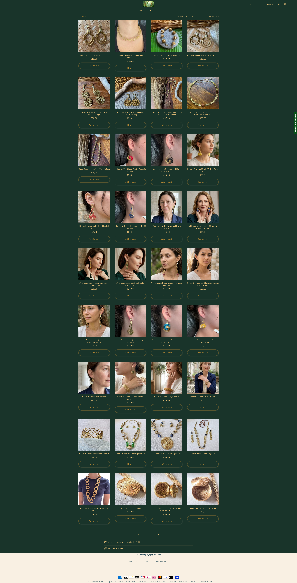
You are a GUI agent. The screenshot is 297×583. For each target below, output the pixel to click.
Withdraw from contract (295, 123)
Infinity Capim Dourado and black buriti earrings (167, 170)
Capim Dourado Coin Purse (130, 508)
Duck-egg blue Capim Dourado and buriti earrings (166, 341)
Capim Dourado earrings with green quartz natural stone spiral (94, 341)
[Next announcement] (292, 10)
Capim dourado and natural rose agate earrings (166, 284)
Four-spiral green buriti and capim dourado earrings (130, 284)
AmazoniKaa (94, 582)
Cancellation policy (206, 581)
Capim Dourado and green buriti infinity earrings (130, 398)
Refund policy (119, 581)
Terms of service (143, 581)
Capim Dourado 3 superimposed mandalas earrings (130, 113)
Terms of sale (183, 581)
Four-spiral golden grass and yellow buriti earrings (94, 284)
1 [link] (131, 535)
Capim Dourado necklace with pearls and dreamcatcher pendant (167, 113)
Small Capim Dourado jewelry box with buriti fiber (166, 509)
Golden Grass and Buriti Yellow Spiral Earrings (203, 170)
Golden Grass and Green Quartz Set (130, 454)
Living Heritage (146, 561)
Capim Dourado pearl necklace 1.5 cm (94, 169)
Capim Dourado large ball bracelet (167, 55)
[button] (5, 4)
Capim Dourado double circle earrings (202, 55)
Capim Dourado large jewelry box (203, 508)
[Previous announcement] (4, 10)
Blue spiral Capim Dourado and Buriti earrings (130, 227)
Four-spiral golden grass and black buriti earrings (167, 227)
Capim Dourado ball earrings (94, 397)
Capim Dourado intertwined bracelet (94, 454)
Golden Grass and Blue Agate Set (166, 454)
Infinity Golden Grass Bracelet (202, 397)
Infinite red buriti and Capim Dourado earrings (130, 170)
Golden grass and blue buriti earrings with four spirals (203, 227)
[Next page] (165, 535)
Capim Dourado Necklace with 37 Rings (94, 509)
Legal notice (193, 581)
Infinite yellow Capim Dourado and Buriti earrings (202, 341)
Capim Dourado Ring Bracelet (166, 397)
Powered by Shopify (105, 582)
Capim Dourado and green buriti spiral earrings (130, 341)
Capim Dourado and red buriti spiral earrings (94, 227)
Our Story (133, 561)
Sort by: (181, 16)
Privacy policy (130, 581)
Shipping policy (156, 581)
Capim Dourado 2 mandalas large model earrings (94, 113)
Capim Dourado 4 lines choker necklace (130, 56)
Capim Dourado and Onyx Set (203, 454)
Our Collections (161, 561)
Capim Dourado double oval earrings (94, 55)
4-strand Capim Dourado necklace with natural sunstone (203, 113)
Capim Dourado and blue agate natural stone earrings (203, 284)
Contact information (169, 581)
